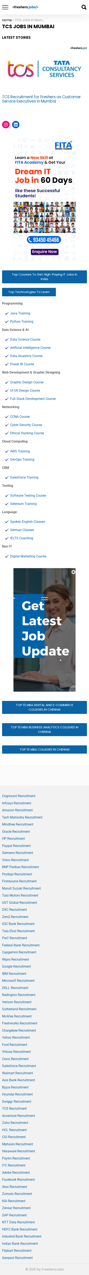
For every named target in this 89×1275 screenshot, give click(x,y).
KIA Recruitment (13, 1201)
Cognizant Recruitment (18, 796)
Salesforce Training (24, 477)
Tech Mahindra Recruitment (22, 817)
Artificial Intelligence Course (30, 348)
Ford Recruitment (14, 1045)
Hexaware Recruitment (18, 1151)
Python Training (21, 321)
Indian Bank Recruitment (20, 1244)
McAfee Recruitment (17, 1016)
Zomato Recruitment (17, 1194)
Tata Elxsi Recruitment (18, 931)
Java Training (20, 313)
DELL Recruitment (15, 988)
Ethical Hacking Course (27, 433)
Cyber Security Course (26, 425)
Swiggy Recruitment (16, 1101)
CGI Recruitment (14, 1137)
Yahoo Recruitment (16, 1037)
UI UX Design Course (25, 390)
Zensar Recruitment (16, 1208)
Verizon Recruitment (16, 1002)
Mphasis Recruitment (17, 1144)
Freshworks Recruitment (19, 1023)
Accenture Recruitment (18, 1116)
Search (84, 7)
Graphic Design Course (26, 382)
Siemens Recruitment (17, 853)
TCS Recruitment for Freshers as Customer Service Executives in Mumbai (41, 99)
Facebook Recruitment (18, 1180)
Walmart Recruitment (17, 1073)
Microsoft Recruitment (18, 981)
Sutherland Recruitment (19, 1009)
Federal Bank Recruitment (21, 945)
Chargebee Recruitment (19, 1030)
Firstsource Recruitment (19, 881)
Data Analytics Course (26, 356)
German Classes (22, 530)
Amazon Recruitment (17, 810)
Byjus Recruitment (15, 1087)
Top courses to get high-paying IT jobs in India (44, 276)
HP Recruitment (13, 839)
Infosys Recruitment (16, 803)
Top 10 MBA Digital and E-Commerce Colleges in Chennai (44, 707)
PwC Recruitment (14, 938)
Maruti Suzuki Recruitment (21, 888)
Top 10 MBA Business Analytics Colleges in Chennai (44, 729)
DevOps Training (22, 459)
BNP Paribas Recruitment (20, 867)
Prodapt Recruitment (17, 874)
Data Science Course (25, 339)
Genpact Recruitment (17, 1258)
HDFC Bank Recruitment (19, 1229)
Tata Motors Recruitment (20, 895)
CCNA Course (20, 417)
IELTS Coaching (21, 538)
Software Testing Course (28, 495)
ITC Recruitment (13, 1165)
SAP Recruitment (14, 1215)
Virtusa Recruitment (16, 1052)
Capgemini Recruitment (19, 952)
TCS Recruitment (14, 1108)
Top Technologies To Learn (29, 292)
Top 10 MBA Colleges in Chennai (45, 749)
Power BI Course (22, 364)
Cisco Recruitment (15, 1059)
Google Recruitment (16, 966)
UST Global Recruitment (19, 903)
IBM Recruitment (14, 974)
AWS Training (20, 451)
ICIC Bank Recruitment (18, 924)
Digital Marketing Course (28, 556)
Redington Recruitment (18, 995)
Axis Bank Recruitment (18, 1080)
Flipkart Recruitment (16, 1251)
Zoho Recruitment (15, 1123)
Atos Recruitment (14, 1187)
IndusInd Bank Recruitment (21, 1236)
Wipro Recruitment (15, 959)
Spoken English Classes (27, 522)
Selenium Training (23, 504)
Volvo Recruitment (15, 860)
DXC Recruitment (14, 910)
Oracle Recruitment (16, 832)
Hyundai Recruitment (17, 1094)
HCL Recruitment (14, 1130)
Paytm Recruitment (16, 1158)
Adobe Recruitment (16, 1173)
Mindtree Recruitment (17, 824)
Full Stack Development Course (33, 399)
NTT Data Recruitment (18, 1222)
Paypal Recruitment (16, 846)
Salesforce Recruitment (19, 1066)
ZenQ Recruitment (15, 917)
